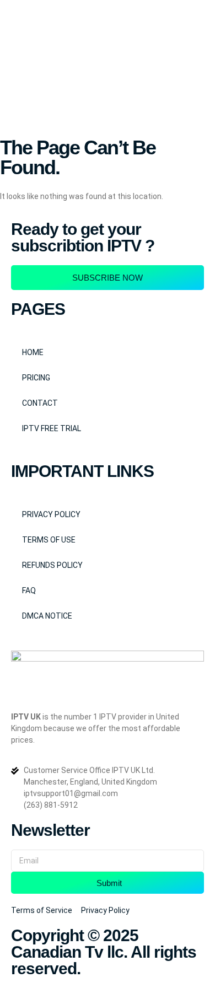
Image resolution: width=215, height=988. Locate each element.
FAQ (29, 590)
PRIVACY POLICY (51, 514)
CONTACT (40, 403)
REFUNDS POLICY (52, 565)
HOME (33, 352)
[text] (107, 728)
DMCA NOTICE (47, 615)
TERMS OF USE (49, 539)
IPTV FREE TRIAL (51, 428)
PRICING (36, 377)
